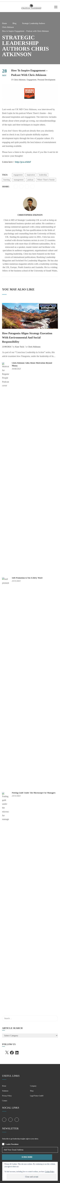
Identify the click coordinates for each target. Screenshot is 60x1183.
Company (33, 1086)
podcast (30, 180)
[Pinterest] (21, 187)
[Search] (54, 1018)
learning (6, 180)
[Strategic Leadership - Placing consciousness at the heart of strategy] (31, 7)
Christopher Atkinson (30, 215)
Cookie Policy (49, 1172)
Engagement (31, 80)
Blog (14, 23)
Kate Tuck (19, 347)
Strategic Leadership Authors (33, 23)
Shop (31, 1091)
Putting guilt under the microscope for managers (33, 793)
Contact (4, 1101)
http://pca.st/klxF (23, 162)
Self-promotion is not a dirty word (27, 578)
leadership (43, 175)
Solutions (5, 1091)
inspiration (31, 175)
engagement (18, 175)
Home (4, 23)
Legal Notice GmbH (36, 1096)
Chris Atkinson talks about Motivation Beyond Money (32, 364)
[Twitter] (16, 187)
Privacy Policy (7, 1096)
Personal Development (46, 80)
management (19, 180)
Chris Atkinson (8, 27)
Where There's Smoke (46, 180)
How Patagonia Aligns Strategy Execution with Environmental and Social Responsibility (27, 337)
